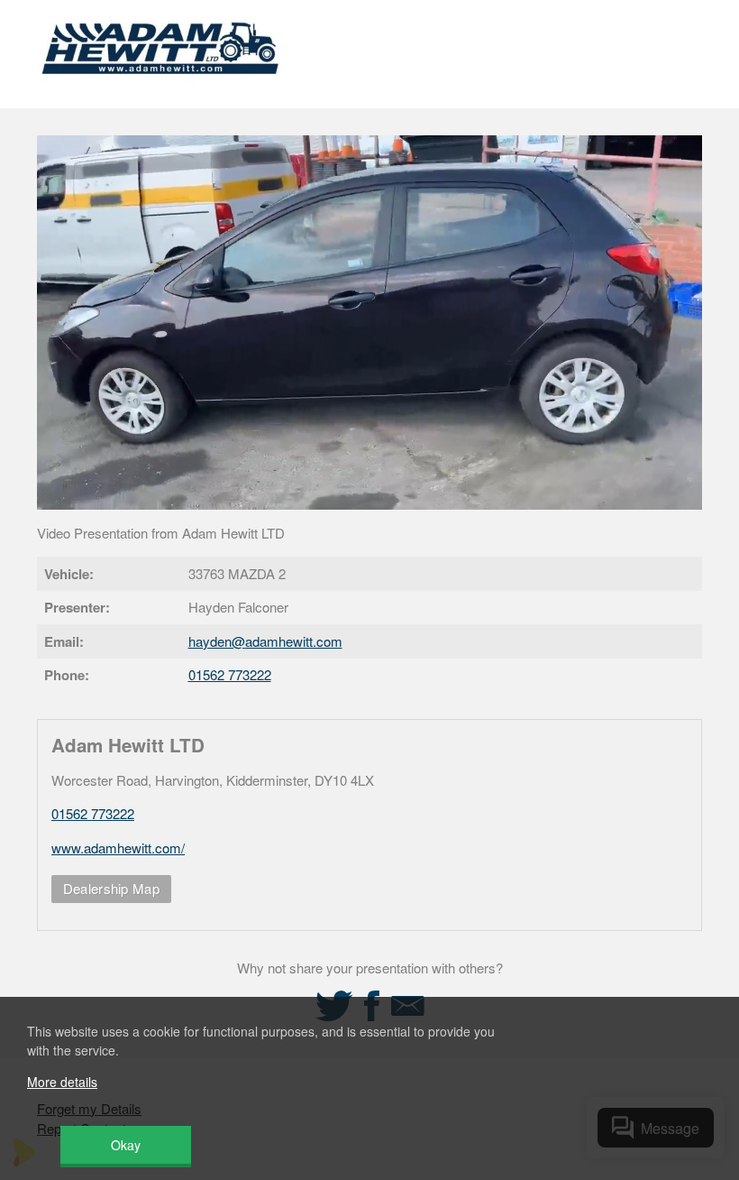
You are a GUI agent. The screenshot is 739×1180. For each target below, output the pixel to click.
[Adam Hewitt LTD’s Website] (161, 85)
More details (62, 1082)
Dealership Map (111, 888)
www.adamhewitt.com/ (118, 847)
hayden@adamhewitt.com (265, 640)
